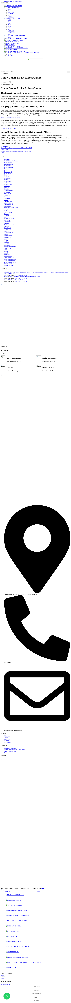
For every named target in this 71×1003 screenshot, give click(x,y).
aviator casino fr (8, 184)
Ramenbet (7, 245)
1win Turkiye (8, 162)
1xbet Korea (7, 169)
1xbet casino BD (8, 167)
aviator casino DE (9, 183)
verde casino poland (9, 260)
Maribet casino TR (9, 225)
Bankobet (6, 187)
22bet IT (6, 176)
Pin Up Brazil (8, 235)
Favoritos (6, 740)
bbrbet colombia (8, 190)
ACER (9, 9)
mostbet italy (7, 229)
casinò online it (8, 206)
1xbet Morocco (8, 173)
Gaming (6, 214)
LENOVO (11, 17)
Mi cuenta (7, 736)
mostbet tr (7, 231)
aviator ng (7, 186)
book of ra (7, 195)
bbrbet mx (7, 192)
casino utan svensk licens (11, 207)
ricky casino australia (10, 246)
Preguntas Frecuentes (10, 748)
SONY (10, 29)
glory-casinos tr (8, 215)
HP (8, 10)
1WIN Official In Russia (11, 161)
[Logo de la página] (35, 70)
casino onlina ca (8, 203)
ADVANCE (11, 12)
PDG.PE (43, 888)
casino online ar (8, 204)
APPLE (10, 26)
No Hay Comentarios (21, 275)
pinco (5, 239)
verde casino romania (10, 262)
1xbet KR (7, 170)
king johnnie (7, 221)
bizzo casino (7, 193)
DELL (9, 24)
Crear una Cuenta (5, 984)
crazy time (7, 209)
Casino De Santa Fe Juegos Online (10, 117)
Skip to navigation (6, 1)
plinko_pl (6, 242)
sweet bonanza (8, 256)
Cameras (6, 197)
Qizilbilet (6, 243)
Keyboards (7, 220)
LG (9, 34)
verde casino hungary (10, 259)
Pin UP (6, 234)
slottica (6, 251)
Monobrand (7, 228)
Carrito (6, 737)
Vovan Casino (8, 263)
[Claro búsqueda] (65, 72)
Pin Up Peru (7, 237)
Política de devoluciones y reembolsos (14, 749)
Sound (6, 253)
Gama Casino (8, 212)
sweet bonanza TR (9, 257)
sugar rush (7, 254)
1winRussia (7, 165)
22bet (5, 175)
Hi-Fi (5, 217)
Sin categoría (7, 248)
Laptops (6, 223)
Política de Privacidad (10, 751)
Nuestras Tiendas (9, 753)
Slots (5, 249)
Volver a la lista (5, 149)
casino (6, 200)
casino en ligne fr (9, 201)
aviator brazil (7, 181)
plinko (6, 240)
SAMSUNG (11, 32)
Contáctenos (7, 742)
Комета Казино (8, 265)
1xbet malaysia (8, 172)
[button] (6, 996)
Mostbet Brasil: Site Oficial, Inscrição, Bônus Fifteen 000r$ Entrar (22, 276)
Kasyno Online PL (9, 218)
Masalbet (6, 226)
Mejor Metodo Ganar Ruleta (8, 128)
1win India (7, 159)
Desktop (6, 211)
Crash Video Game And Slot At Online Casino (17, 280)
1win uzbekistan (8, 164)
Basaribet (6, 189)
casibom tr (7, 198)
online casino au (8, 232)
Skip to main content (16, 1)
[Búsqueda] (68, 72)
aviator (6, 179)
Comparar (7, 739)
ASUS (9, 15)
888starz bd (7, 178)
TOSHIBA (11, 13)
